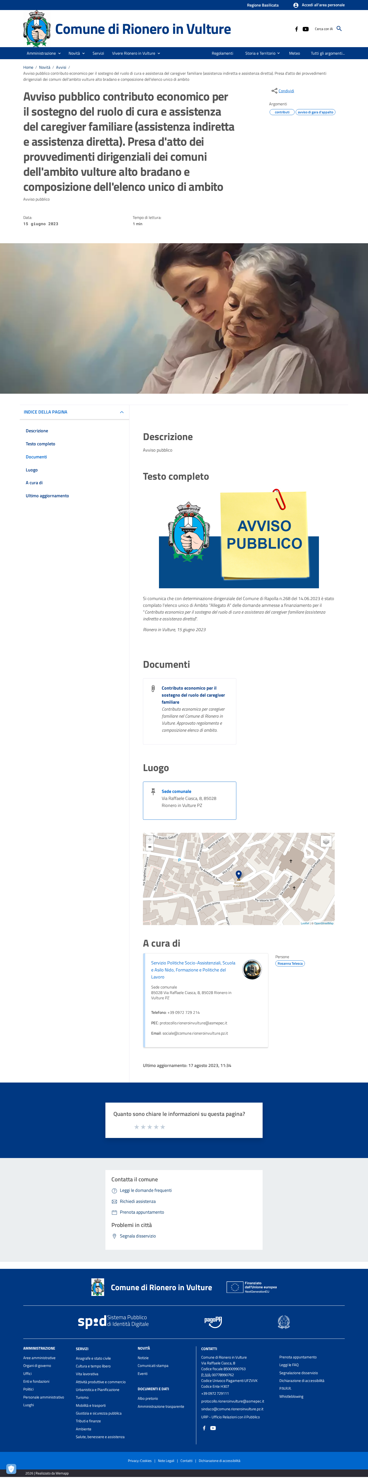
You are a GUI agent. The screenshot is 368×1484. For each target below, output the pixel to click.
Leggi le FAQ (289, 1365)
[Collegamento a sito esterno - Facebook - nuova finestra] (296, 29)
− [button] (149, 847)
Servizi (82, 1349)
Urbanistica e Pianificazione (97, 1389)
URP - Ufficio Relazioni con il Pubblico (230, 1417)
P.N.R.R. (285, 1388)
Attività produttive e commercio (101, 1382)
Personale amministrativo (43, 1397)
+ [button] (149, 839)
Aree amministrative (39, 1358)
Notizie (143, 1358)
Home (28, 67)
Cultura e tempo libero (93, 1366)
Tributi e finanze (88, 1421)
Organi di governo (37, 1365)
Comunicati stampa (153, 1365)
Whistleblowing (291, 1396)
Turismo (82, 1397)
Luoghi (28, 1405)
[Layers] (326, 841)
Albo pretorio (148, 1398)
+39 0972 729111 (215, 1393)
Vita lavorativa (87, 1374)
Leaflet (305, 923)
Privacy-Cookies (140, 1460)
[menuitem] (223, 53)
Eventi (142, 1373)
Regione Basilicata (263, 5)
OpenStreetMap (323, 923)
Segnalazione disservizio (298, 1373)
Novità (44, 67)
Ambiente (83, 1429)
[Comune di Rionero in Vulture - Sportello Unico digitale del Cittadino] (37, 28)
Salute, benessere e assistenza (100, 1437)
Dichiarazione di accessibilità (301, 1380)
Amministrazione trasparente (161, 1406)
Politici (28, 1389)
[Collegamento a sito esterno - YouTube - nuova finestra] (305, 29)
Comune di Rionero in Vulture (143, 28)
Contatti (209, 1349)
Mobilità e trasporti (91, 1405)
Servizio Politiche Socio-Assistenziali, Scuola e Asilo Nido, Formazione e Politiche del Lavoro (193, 969)
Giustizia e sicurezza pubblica (99, 1413)
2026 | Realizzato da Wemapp (47, 1473)
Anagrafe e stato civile (93, 1358)
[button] (319, 5)
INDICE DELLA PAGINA (45, 411)
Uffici (27, 1373)
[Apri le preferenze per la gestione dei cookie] (12, 1470)
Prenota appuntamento (298, 1357)
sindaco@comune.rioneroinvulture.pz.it (232, 1409)
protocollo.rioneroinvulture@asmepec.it (232, 1401)
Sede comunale (176, 791)
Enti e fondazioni (36, 1381)
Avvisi (61, 67)
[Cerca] (339, 28)
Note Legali (166, 1460)
